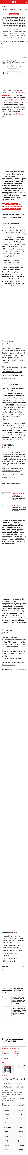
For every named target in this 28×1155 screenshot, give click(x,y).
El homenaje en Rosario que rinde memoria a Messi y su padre (13, 990)
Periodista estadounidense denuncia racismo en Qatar (18, 497)
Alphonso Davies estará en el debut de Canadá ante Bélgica (19, 509)
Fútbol (12, 669)
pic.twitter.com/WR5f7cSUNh (12, 371)
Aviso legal (9, 1092)
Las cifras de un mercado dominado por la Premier (11, 946)
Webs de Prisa (19, 1105)
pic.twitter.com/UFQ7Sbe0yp (12, 471)
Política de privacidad (17, 1092)
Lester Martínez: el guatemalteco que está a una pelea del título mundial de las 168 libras (18, 1000)
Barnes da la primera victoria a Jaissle (13, 954)
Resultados (12, 9)
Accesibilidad (4, 1096)
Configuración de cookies (16, 1094)
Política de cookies (6, 1094)
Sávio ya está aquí (9, 961)
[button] (3, 73)
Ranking (20, 9)
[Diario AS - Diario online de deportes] (14, 2)
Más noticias (23, 966)
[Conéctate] (26, 2)
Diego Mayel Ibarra (13, 61)
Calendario (5, 9)
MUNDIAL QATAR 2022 (18, 493)
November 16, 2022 (8, 378)
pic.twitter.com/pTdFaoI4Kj (11, 658)
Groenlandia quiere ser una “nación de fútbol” (12, 1040)
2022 (6, 6)
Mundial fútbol (20, 669)
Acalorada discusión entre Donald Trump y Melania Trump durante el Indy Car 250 (19, 1012)
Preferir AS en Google (14, 73)
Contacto (4, 1092)
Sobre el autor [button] (10, 65)
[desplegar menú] (2, 2)
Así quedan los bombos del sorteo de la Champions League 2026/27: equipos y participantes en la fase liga (13, 939)
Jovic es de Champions (10, 958)
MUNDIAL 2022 (14, 14)
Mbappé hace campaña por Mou (13, 950)
